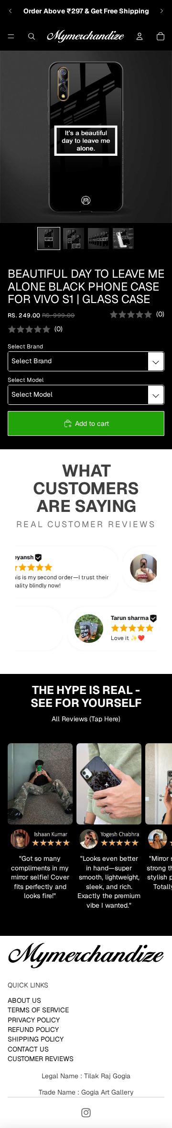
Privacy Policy (34, 1019)
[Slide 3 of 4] (98, 238)
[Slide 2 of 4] (73, 238)
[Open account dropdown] (139, 36)
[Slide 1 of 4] (48, 238)
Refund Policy (33, 1029)
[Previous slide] (10, 11)
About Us (24, 1000)
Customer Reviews (41, 1058)
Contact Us (28, 1049)
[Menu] (11, 36)
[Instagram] (86, 1112)
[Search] (31, 36)
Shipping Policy (36, 1039)
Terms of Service (38, 1010)
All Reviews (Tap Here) (86, 719)
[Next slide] (161, 11)
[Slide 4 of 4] (123, 238)
